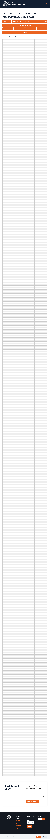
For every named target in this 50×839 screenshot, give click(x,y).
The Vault (18, 828)
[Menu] (47, 3)
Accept (38, 836)
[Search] (43, 819)
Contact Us (18, 830)
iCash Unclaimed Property (18, 825)
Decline (44, 836)
